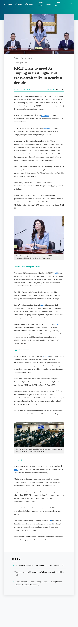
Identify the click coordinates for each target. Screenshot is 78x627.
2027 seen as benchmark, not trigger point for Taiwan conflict (40, 565)
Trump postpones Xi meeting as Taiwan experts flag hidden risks (39, 573)
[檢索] (65, 3)
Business (29, 4)
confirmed (47, 128)
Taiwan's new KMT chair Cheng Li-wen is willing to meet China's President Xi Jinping (38, 583)
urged (42, 305)
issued (55, 324)
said (56, 273)
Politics (18, 4)
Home (9, 4)
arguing (46, 356)
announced (45, 115)
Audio (49, 4)
